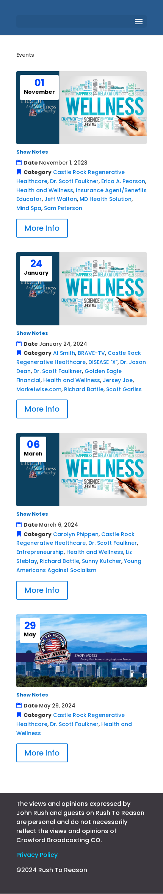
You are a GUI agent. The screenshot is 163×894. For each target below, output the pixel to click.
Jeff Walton (60, 199)
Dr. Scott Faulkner (74, 181)
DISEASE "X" (103, 362)
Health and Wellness (44, 190)
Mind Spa (28, 208)
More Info (42, 228)
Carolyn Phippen (76, 534)
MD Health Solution (106, 199)
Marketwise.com (38, 389)
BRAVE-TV (91, 353)
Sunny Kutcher (101, 561)
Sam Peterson (63, 208)
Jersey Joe (118, 380)
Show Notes (32, 151)
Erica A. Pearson (123, 181)
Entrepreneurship (40, 552)
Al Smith (64, 353)
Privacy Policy (37, 854)
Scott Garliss (124, 389)
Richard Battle (83, 389)
